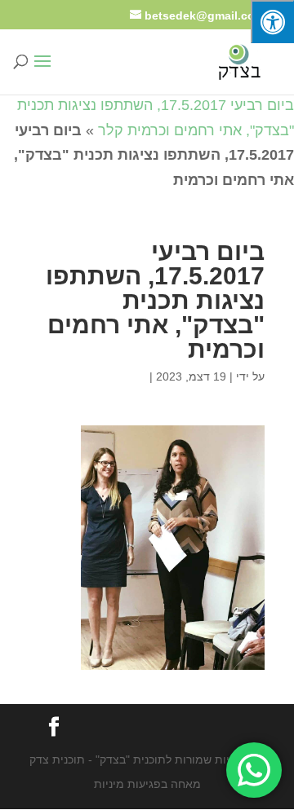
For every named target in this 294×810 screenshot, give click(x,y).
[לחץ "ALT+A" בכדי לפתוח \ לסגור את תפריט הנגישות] (272, 21)
